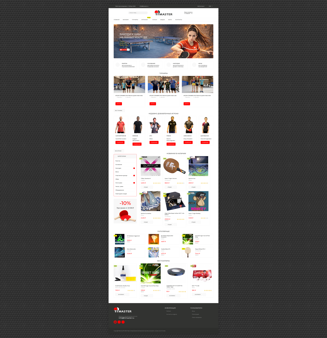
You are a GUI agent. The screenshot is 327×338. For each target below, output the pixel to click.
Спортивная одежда (121, 175)
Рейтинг (168, 311)
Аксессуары (118, 183)
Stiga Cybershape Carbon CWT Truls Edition (174, 214)
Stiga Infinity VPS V (200, 249)
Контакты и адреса (171, 314)
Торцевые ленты (170, 288)
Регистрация (195, 314)
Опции (146, 187)
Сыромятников (120, 135)
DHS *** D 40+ (195, 285)
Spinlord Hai (192, 178)
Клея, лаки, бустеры (120, 287)
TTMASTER (119, 97)
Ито (151, 135)
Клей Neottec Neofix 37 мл (122, 285)
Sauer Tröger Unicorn (171, 178)
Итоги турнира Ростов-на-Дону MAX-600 (129, 95)
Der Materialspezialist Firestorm (167, 236)
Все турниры (118, 110)
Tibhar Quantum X (146, 178)
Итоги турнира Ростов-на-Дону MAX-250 (163, 95)
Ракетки (117, 161)
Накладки (118, 168)
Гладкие (143, 180)
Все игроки (118, 151)
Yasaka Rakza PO (165, 249)
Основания (167, 180)
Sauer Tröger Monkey (194, 213)
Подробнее (120, 142)
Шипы (190, 180)
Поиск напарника (197, 317)
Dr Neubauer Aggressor (133, 236)
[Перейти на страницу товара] (150, 166)
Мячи (117, 172)
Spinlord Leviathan (146, 213)
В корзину (121, 294)
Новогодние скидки (121, 193)
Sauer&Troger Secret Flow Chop (202, 236)
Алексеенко (188, 135)
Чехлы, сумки (119, 186)
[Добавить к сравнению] (151, 187)
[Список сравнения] (212, 20)
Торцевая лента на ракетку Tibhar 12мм (174, 286)
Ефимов (135, 135)
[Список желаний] (209, 20)
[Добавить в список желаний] (159, 158)
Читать (119, 103)
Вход (193, 311)
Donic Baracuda (131, 249)
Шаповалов (205, 135)
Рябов (169, 135)
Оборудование (119, 190)
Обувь (117, 179)
